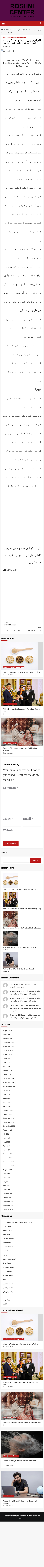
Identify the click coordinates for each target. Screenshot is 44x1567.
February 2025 (8, 1070)
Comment (10, 787)
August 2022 (7, 1170)
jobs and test (7, 1243)
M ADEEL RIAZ (15, 991)
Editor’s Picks (7, 1230)
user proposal (8, 1275)
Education (6, 1234)
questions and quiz (9, 1259)
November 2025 (8, 1046)
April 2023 (6, 1146)
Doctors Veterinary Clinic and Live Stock (17, 1222)
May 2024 (6, 1098)
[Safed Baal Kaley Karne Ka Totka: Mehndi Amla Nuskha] (22, 1444)
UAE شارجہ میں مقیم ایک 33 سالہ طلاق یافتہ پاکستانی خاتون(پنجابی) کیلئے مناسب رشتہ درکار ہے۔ (25, 1008)
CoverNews (31, 1516)
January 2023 (7, 1158)
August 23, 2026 (9, 714)
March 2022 (7, 1190)
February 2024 (8, 1110)
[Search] (40, 23)
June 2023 (6, 1138)
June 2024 (6, 1094)
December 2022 (8, 1162)
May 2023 (6, 1142)
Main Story (6, 667)
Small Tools (7, 1263)
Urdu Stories (7, 1271)
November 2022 (8, 1166)
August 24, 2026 (9, 675)
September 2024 (9, 1086)
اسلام (4, 1279)
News (14, 37)
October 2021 (8, 1209)
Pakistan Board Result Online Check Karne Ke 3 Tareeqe (20, 970)
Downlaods (7, 1226)
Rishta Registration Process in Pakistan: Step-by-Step (22, 909)
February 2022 (8, 1194)
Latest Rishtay (7, 704)
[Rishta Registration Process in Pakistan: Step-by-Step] (22, 692)
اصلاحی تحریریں (8, 1283)
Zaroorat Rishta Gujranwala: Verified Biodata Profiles (22, 928)
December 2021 (8, 1201)
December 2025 (8, 1042)
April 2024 (6, 1102)
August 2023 (7, 1130)
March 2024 (7, 1106)
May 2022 (6, 1182)
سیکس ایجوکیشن (20, 667)
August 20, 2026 (9, 1505)
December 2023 (8, 1118)
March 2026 (7, 1034)
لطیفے (5, 1304)
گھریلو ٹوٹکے (7, 1300)
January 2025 (7, 1074)
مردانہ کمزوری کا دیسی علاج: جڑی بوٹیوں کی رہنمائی (21, 672)
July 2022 (6, 1174)
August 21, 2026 (9, 1465)
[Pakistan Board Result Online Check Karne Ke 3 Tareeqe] (22, 1484)
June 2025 (6, 1062)
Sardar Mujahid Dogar (17, 1015)
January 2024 (7, 1114)
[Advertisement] (22, 522)
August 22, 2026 (9, 753)
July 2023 (6, 1134)
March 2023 (7, 1150)
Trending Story (8, 1267)
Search (4, 852)
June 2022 (6, 1178)
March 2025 (7, 1066)
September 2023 (9, 1126)
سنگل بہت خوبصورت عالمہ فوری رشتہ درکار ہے (22, 629)
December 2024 (8, 1078)
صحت (5, 1296)
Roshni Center (22, 9)
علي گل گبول (14, 1005)
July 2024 (6, 1090)
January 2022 (7, 1197)
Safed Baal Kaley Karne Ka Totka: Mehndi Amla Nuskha (19, 948)
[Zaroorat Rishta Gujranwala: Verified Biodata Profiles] (22, 732)
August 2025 (7, 1054)
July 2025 (6, 1058)
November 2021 (8, 1205)
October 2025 (8, 1050)
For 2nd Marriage (9, 623)
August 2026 (7, 1030)
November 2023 (8, 1122)
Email (28, 818)
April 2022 (6, 1186)
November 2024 (8, 1082)
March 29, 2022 (9, 46)
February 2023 (8, 1154)
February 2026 (8, 1038)
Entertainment (7, 37)
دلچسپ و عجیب (21, 37)
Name (8, 818)
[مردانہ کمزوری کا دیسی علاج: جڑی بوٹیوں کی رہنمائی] (22, 656)
